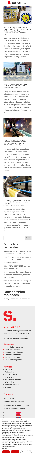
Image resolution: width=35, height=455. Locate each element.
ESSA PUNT (15, 32)
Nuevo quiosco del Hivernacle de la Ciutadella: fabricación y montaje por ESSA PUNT (17, 274)
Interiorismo (10, 377)
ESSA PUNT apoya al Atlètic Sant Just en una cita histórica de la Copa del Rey (17, 29)
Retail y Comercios (12, 350)
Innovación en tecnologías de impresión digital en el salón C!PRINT (17, 202)
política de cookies (18, 432)
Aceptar (6, 452)
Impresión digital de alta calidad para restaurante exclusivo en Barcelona (15, 141)
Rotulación (9, 372)
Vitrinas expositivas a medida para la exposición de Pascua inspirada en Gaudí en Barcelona (17, 283)
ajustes (4, 448)
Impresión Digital (17, 87)
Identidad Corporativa (14, 347)
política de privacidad (10, 423)
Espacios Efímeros (12, 384)
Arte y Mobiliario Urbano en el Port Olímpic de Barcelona (16, 85)
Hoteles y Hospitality (13, 355)
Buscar (28, 238)
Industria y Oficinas (12, 357)
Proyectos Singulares (13, 360)
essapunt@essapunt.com (14, 401)
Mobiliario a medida (13, 379)
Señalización (10, 369)
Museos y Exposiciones (14, 352)
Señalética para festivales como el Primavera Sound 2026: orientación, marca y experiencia (18, 260)
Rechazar (15, 452)
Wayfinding (9, 382)
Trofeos (8, 387)
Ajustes (24, 452)
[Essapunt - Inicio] (15, 2)
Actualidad (7, 32)
